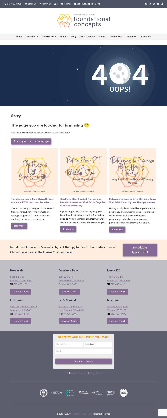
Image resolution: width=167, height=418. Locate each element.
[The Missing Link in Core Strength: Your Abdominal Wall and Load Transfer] (34, 171)
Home (65, 373)
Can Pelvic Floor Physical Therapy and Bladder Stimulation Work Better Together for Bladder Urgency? (83, 202)
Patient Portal (64, 4)
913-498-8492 (69, 284)
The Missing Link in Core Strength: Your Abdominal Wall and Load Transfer (32, 201)
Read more (18, 225)
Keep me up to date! (83, 361)
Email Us (32, 4)
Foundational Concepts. (81, 414)
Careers (83, 373)
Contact (100, 373)
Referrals (46, 4)
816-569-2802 (14, 4)
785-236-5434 (21, 313)
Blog (91, 373)
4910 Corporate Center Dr (23, 306)
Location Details (20, 291)
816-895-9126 (118, 284)
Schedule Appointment (88, 4)
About (73, 373)
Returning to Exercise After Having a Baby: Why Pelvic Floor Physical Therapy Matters (132, 201)
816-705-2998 (69, 313)
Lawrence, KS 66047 (20, 310)
